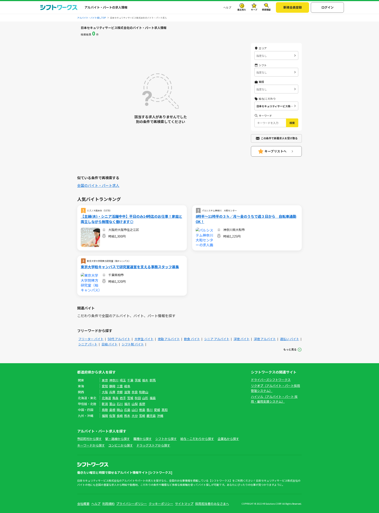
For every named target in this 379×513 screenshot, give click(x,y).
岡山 (120, 410)
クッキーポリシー (161, 503)
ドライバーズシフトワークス (271, 379)
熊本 (127, 415)
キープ (254, 9)
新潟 (105, 404)
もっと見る (290, 349)
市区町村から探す (89, 438)
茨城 (138, 380)
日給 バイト (110, 344)
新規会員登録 (292, 7)
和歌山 (143, 392)
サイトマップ (184, 503)
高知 (164, 410)
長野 (142, 404)
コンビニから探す (120, 445)
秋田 (138, 398)
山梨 (135, 404)
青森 (115, 398)
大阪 (105, 392)
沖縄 (160, 415)
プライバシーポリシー (131, 503)
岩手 (123, 398)
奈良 (135, 392)
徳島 (142, 410)
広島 (127, 410)
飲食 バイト (192, 339)
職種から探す (142, 438)
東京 (105, 380)
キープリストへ (276, 151)
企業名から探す (228, 438)
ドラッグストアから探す (153, 445)
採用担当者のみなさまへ (212, 503)
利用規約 (108, 503)
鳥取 (105, 410)
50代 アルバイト (119, 339)
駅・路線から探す (117, 438)
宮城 (130, 398)
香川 (150, 410)
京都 (120, 392)
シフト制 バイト (133, 344)
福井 (127, 404)
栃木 (145, 380)
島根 (112, 410)
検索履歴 (266, 9)
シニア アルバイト (216, 339)
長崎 (120, 415)
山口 (135, 410)
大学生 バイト (144, 339)
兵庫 (112, 392)
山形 (145, 398)
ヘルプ (227, 7)
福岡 (105, 415)
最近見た (241, 9)
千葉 (130, 380)
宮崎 (142, 415)
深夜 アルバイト (265, 339)
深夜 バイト (242, 339)
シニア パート (87, 344)
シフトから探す (166, 438)
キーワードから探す (91, 445)
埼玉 (123, 380)
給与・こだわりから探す (197, 438)
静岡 (112, 386)
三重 (120, 386)
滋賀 (127, 392)
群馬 (153, 380)
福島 (153, 398)
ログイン (327, 7)
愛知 (105, 386)
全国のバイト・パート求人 (98, 185)
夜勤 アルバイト (169, 339)
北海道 (106, 398)
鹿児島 (151, 415)
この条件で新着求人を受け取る (279, 138)
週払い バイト (289, 339)
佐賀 (112, 415)
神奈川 (113, 380)
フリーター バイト (91, 339)
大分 (135, 415)
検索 (292, 123)
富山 (112, 404)
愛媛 (157, 410)
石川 (120, 404)
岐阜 (127, 386)
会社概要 (83, 503)
